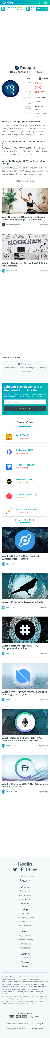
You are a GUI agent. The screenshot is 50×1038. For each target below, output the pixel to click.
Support (25, 953)
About (25, 958)
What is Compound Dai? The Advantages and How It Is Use (25, 785)
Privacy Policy (23, 1024)
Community (25, 891)
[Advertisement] (25, 39)
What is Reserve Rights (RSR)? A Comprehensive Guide (20, 647)
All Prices (42, 9)
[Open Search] (39, 3)
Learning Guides (25, 922)
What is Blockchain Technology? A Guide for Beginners (25, 264)
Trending (25, 913)
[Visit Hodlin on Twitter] (15, 869)
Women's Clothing (25, 940)
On (29, 880)
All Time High (25, 899)
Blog (25, 909)
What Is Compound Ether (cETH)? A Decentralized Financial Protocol (22, 739)
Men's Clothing (25, 944)
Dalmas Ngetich (13, 225)
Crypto (25, 887)
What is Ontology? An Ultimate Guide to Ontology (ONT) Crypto (24, 693)
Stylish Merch (25, 936)
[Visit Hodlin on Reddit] (35, 869)
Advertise (25, 962)
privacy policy (23, 396)
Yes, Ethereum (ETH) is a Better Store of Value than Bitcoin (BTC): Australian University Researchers (24, 220)
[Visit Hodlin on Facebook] (22, 869)
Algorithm (25, 903)
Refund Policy (36, 1024)
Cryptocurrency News (25, 917)
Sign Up (24, 408)
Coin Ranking (25, 895)
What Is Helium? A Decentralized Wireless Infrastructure (20, 557)
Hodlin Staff (11, 271)
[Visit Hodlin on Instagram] (28, 869)
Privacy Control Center (15, 1029)
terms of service (37, 396)
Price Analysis (25, 926)
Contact (25, 966)
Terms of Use (11, 1024)
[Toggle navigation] (45, 3)
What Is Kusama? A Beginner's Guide (22, 602)
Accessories (25, 948)
